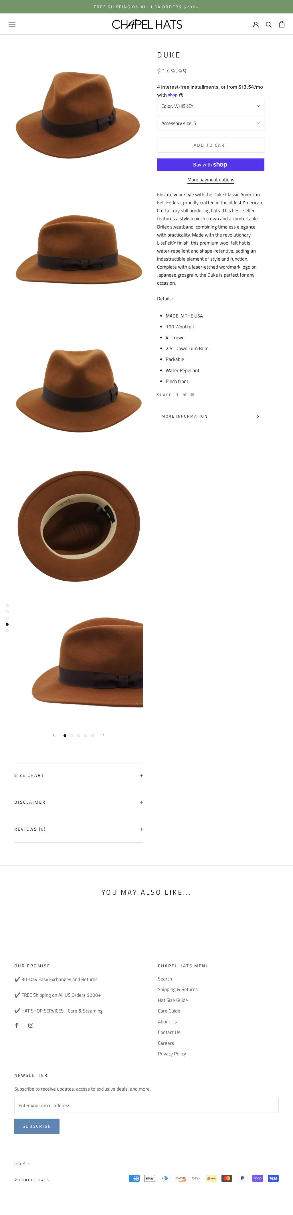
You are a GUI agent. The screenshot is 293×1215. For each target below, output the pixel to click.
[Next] (103, 735)
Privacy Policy (172, 1053)
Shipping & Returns (178, 989)
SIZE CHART (29, 775)
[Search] (269, 24)
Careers (166, 1043)
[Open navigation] (12, 24)
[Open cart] (281, 24)
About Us (167, 1021)
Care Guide (169, 1011)
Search (165, 978)
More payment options (210, 179)
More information (185, 416)
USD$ (20, 1164)
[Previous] (54, 735)
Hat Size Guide (173, 1000)
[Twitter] (185, 394)
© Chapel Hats (32, 1180)
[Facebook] (177, 394)
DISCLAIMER (30, 802)
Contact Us (169, 1032)
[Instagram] (30, 1025)
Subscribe (37, 1126)
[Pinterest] (192, 394)
